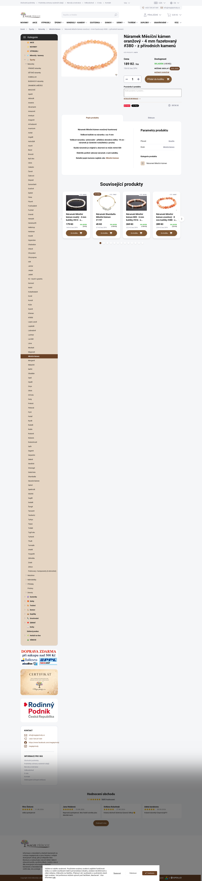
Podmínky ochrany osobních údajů (50, 3)
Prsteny (30, 588)
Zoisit (30, 562)
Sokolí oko (32, 472)
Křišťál (30, 317)
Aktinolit (31, 98)
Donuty (30, 592)
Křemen (31, 313)
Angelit (30, 137)
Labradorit (32, 330)
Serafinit (31, 464)
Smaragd (31, 468)
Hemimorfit (32, 223)
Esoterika (33, 597)
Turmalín (31, 545)
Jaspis (30, 270)
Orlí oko (31, 395)
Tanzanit (31, 511)
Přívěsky (31, 584)
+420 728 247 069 (35, 739)
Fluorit (30, 201)
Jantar (30, 266)
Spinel (30, 485)
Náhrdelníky (32, 580)
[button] (100, 243)
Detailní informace (131, 98)
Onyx (30, 386)
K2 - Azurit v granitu (35, 279)
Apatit (30, 94)
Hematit (31, 219)
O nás (99, 3)
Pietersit (31, 408)
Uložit (128, 106)
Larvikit (31, 339)
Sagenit (31, 451)
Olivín (30, 391)
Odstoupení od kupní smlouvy (35, 780)
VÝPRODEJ (34, 51)
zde (54, 877)
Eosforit (31, 189)
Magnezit (31, 352)
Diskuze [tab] (151, 118)
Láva (30, 343)
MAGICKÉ (31, 90)
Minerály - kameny (37, 55)
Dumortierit (32, 184)
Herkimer (31, 232)
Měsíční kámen (33, 356)
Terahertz (31, 515)
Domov (32, 610)
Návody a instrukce (74, 3)
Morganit (31, 360)
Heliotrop (31, 227)
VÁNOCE (33, 640)
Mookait (31, 348)
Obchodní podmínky (27, 3)
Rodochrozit (32, 442)
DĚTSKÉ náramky (34, 73)
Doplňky (33, 614)
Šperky (32, 60)
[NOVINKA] (106, 203)
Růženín (31, 438)
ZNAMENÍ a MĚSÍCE (35, 85)
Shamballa (32, 477)
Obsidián (31, 373)
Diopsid (31, 180)
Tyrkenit (31, 537)
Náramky (31, 64)
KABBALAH (32, 77)
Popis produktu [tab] (92, 118)
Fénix (30, 197)
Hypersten (32, 240)
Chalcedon (32, 244)
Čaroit (30, 171)
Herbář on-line (35, 635)
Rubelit (30, 425)
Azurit (30, 146)
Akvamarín (32, 107)
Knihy (32, 627)
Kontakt (108, 3)
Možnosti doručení (161, 72)
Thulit (30, 541)
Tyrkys (30, 519)
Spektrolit (31, 489)
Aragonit (31, 120)
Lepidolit (31, 326)
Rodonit (31, 434)
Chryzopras (32, 257)
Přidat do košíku (155, 79)
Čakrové (31, 176)
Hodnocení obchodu (101, 794)
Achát (30, 133)
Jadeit (30, 274)
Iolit (29, 262)
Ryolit (30, 421)
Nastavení (117, 873)
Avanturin (31, 128)
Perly (30, 399)
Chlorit (30, 249)
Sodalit (30, 502)
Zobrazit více (101, 823)
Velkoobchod (89, 3)
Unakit (30, 550)
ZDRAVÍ (32, 623)
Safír (30, 446)
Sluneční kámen (34, 481)
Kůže (30, 305)
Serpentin (31, 455)
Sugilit (30, 498)
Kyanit (30, 309)
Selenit (30, 459)
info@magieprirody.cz (37, 735)
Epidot (30, 193)
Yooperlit (31, 554)
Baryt (30, 150)
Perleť (30, 416)
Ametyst (31, 116)
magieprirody (33, 746)
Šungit (30, 507)
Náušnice (31, 575)
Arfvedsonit (32, 124)
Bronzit (30, 154)
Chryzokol (31, 253)
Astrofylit (31, 141)
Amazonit (31, 111)
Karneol (31, 283)
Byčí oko (31, 159)
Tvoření (33, 605)
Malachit (31, 365)
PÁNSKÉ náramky (34, 68)
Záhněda (31, 558)
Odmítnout (133, 873)
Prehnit (30, 403)
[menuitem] (25, 22)
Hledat (115, 15)
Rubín (30, 429)
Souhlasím (150, 873)
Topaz (30, 524)
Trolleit (30, 528)
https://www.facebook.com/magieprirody (44, 742)
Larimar (31, 335)
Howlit (30, 236)
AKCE (32, 42)
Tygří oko (31, 532)
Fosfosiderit (32, 206)
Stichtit (30, 494)
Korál (30, 296)
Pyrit (30, 412)
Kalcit (30, 287)
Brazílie (171, 141)
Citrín (30, 163)
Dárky (32, 601)
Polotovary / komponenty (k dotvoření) (42, 571)
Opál (30, 378)
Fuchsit (31, 210)
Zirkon (30, 567)
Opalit (30, 382)
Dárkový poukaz (33, 631)
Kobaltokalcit (33, 292)
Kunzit (30, 300)
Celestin (31, 167)
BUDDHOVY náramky (35, 81)
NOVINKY (33, 47)
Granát (30, 214)
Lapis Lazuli (32, 322)
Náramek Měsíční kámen (156, 163)
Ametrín (31, 103)
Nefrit (30, 369)
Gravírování (34, 618)
